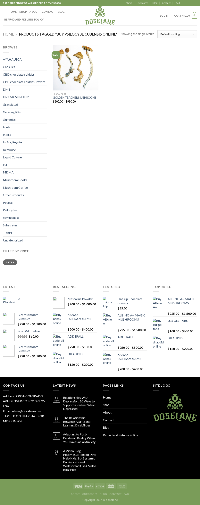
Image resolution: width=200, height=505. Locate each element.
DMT (7, 89)
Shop (23, 11)
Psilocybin (10, 210)
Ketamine (9, 150)
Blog (155, 2)
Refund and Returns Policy (24, 19)
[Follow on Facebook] (184, 3)
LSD (5, 165)
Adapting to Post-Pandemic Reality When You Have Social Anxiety (79, 437)
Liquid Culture (12, 157)
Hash (6, 127)
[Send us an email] (195, 3)
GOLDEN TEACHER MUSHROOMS (74, 97)
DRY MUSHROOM (16, 97)
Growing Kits (12, 112)
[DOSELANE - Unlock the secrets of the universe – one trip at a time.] (100, 15)
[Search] (4, 11)
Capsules (9, 67)
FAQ (177, 2)
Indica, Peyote (12, 142)
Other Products (13, 195)
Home (13, 11)
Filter (10, 262)
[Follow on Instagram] (188, 3)
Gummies (9, 119)
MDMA (8, 172)
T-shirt (7, 232)
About (129, 2)
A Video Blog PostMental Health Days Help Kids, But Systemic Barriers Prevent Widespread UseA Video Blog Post (79, 460)
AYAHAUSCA (12, 59)
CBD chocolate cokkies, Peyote (24, 82)
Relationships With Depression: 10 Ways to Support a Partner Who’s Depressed (79, 403)
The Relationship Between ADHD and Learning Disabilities (76, 421)
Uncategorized (13, 240)
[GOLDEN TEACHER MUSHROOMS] (75, 67)
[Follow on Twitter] (191, 3)
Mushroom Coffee (15, 187)
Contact (166, 2)
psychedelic (11, 217)
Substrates (10, 225)
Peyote (7, 202)
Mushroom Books (15, 180)
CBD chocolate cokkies (19, 74)
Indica (7, 134)
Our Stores (142, 2)
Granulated (10, 104)
